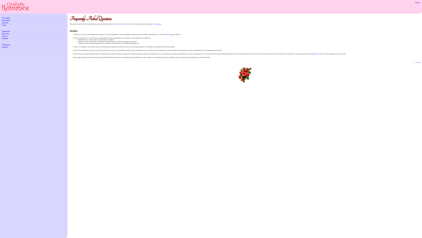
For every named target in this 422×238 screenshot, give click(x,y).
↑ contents (417, 62)
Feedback (5, 38)
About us (4, 36)
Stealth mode (6, 45)
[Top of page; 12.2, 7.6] (245, 83)
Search (4, 25)
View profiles (6, 18)
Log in (417, 2)
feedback (167, 34)
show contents (117, 24)
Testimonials (6, 31)
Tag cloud (5, 23)
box (204, 54)
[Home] (15, 11)
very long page (156, 24)
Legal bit (5, 47)
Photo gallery (6, 20)
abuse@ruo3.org (316, 54)
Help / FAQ (5, 34)
